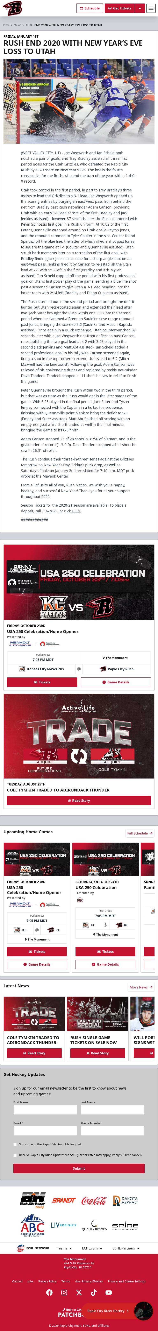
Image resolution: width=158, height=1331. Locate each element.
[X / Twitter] (79, 1292)
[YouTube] (108, 1292)
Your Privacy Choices (89, 1281)
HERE (76, 510)
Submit (79, 1168)
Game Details (118, 682)
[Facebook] (49, 1292)
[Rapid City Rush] (12, 8)
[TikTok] (94, 1292)
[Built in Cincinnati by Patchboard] (79, 1312)
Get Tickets (122, 8)
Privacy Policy (47, 1281)
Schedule (92, 8)
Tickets (44, 682)
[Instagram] (64, 1292)
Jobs (30, 1281)
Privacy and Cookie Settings (127, 1281)
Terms (66, 1281)
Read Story (81, 800)
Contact (17, 1281)
